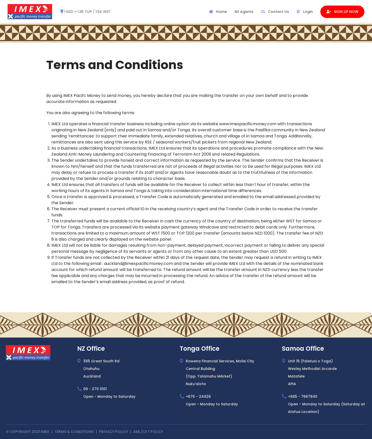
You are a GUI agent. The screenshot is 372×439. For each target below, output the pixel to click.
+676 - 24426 (198, 396)
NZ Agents (244, 11)
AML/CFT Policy (148, 431)
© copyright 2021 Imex (27, 431)
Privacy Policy (113, 431)
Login (307, 11)
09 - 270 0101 (95, 388)
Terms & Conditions (74, 431)
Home (221, 11)
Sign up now (345, 11)
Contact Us (278, 11)
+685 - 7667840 (302, 396)
